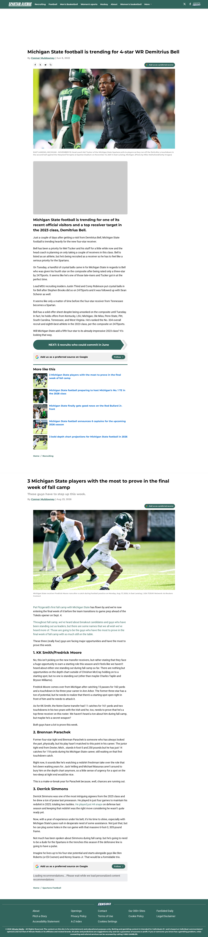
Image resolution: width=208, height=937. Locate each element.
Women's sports (89, 4)
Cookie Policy (136, 916)
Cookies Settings (107, 921)
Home (36, 456)
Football (53, 4)
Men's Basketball (69, 4)
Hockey (104, 4)
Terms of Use (105, 916)
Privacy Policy (78, 916)
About (114, 4)
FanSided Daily (165, 910)
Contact (102, 910)
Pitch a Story (40, 916)
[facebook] (190, 4)
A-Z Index (76, 921)
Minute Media (18, 929)
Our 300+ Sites (137, 910)
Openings (76, 910)
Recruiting (40, 4)
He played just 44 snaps (88, 804)
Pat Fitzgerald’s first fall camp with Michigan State (61, 607)
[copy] (51, 65)
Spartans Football (51, 888)
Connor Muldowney (43, 58)
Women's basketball (131, 4)
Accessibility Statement (46, 921)
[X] (184, 4)
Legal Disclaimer (166, 916)
